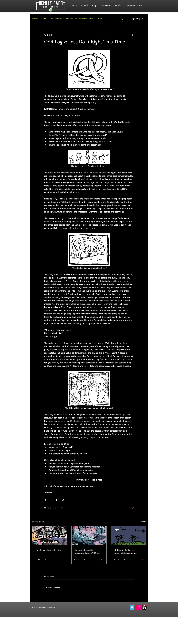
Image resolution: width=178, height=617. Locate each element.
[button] (122, 19)
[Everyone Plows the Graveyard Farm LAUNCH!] (89, 535)
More (100, 19)
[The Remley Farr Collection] (49, 535)
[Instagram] (138, 607)
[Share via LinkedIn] (57, 500)
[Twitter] (132, 607)
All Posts (35, 19)
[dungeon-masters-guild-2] (145, 607)
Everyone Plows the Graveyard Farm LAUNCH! (87, 551)
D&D (44, 19)
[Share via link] (63, 500)
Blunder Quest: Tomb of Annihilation (79, 19)
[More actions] (132, 34)
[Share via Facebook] (45, 500)
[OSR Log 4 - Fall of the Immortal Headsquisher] (128, 535)
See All (143, 521)
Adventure (48, 492)
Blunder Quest (56, 19)
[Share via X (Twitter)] (51, 500)
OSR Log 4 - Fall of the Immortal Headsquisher (125, 551)
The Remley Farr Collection (48, 549)
